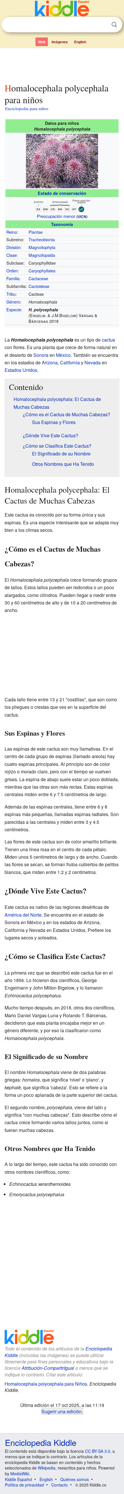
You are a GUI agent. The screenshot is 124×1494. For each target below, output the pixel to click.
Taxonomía (62, 224)
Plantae (36, 232)
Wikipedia (46, 1468)
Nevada (92, 362)
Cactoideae (39, 286)
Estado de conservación (62, 193)
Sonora (40, 355)
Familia (12, 278)
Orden (12, 270)
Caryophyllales (42, 270)
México (63, 355)
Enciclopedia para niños (26, 108)
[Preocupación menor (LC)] (62, 205)
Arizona (50, 362)
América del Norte (23, 914)
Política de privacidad (24, 1485)
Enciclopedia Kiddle (40, 1442)
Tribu (11, 294)
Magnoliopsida (42, 255)
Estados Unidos (21, 370)
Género (13, 302)
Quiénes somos (74, 1479)
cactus (108, 339)
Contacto (59, 1485)
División (13, 247)
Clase (11, 255)
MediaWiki (19, 1473)
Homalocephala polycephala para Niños (46, 1383)
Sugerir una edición (62, 1411)
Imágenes (60, 41)
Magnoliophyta (42, 247)
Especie (13, 309)
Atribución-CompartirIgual (48, 1368)
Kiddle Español (18, 1479)
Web (41, 41)
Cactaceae (38, 278)
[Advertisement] (62, 64)
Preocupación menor (56, 216)
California (70, 362)
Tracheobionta (42, 239)
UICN (82, 216)
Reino (11, 232)
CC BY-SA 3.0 (97, 1451)
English (80, 41)
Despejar (102, 25)
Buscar (114, 24)
